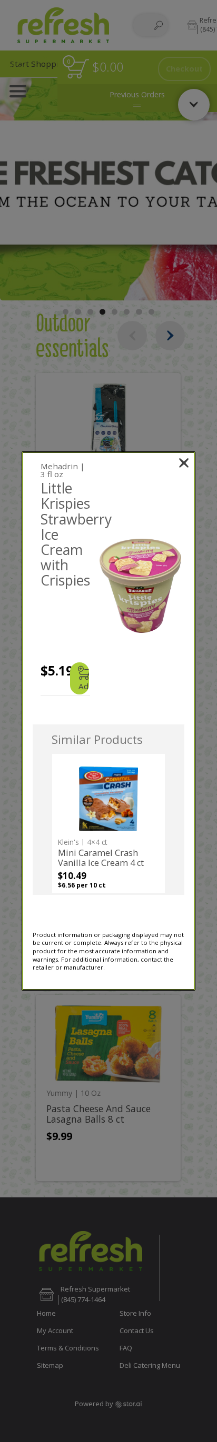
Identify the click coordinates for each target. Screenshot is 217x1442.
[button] (140, 585)
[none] (108, 823)
